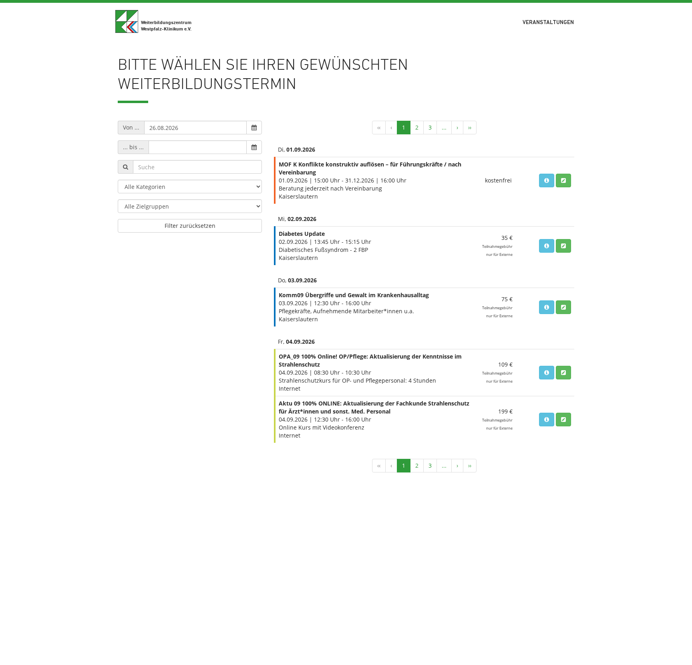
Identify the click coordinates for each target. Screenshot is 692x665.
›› (469, 127)
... (444, 127)
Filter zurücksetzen (190, 225)
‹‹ (378, 127)
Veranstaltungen (548, 23)
